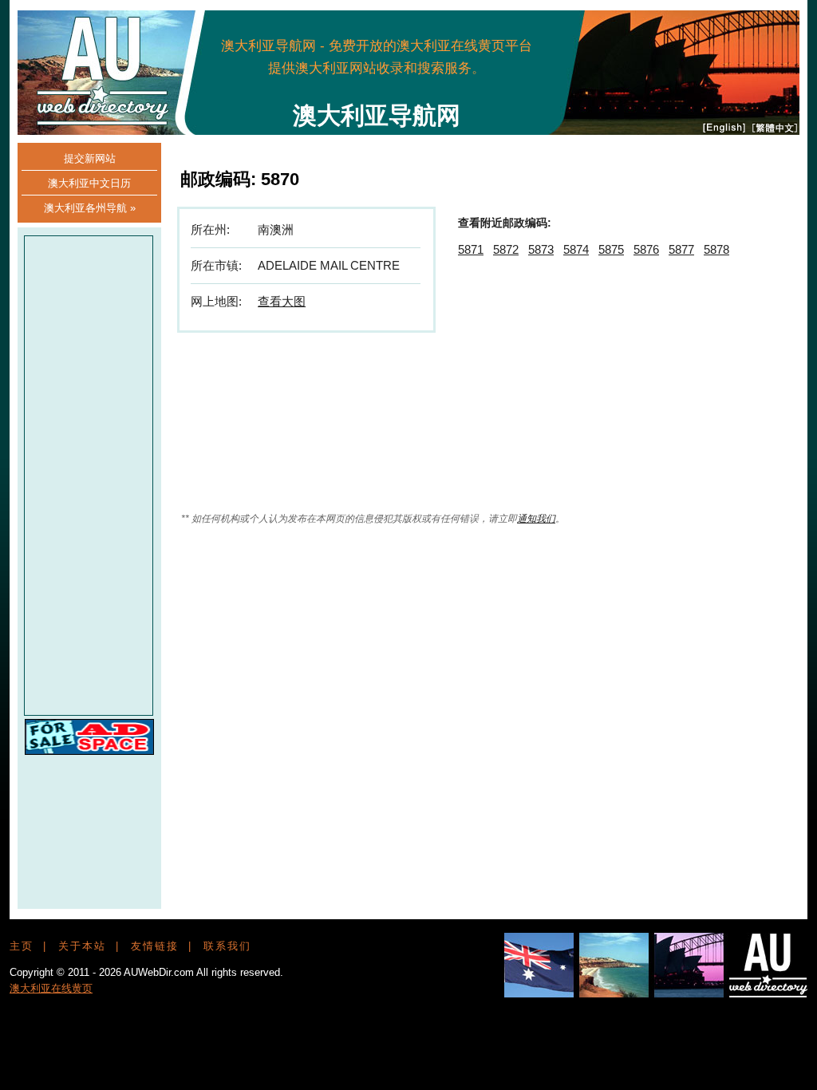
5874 (576, 249)
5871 (470, 249)
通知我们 (536, 518)
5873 (541, 249)
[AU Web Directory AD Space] (89, 750)
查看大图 (282, 301)
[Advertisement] (497, 56)
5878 (716, 249)
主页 (22, 946)
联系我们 (227, 946)
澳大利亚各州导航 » (90, 208)
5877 (681, 249)
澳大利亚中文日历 (89, 183)
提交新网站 (90, 158)
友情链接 (155, 946)
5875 (611, 249)
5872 (506, 249)
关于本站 (82, 946)
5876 (646, 249)
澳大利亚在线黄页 (51, 988)
